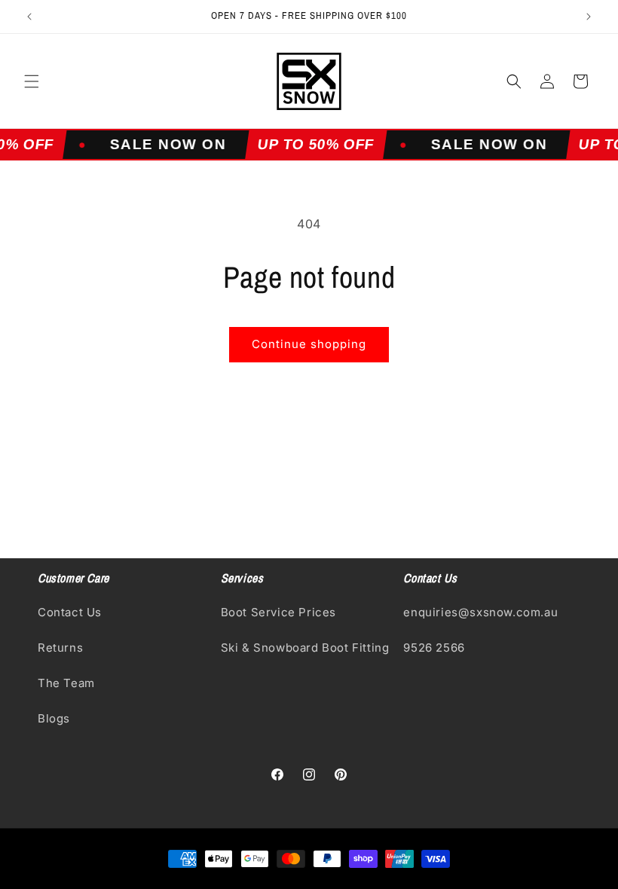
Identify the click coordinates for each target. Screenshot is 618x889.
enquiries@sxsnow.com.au (480, 612)
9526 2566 (433, 647)
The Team (66, 683)
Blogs (54, 718)
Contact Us (70, 612)
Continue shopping (309, 344)
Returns (60, 647)
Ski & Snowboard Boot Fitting (305, 647)
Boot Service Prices (278, 612)
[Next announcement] (588, 16)
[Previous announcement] (29, 16)
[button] (31, 81)
